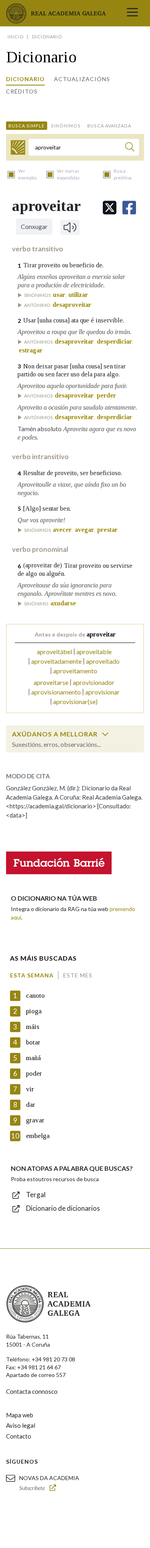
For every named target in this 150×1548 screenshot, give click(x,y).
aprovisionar (102, 692)
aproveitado (103, 661)
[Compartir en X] (109, 207)
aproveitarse (51, 682)
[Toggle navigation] (132, 13)
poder (34, 1073)
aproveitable (94, 651)
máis (32, 1027)
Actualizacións (82, 79)
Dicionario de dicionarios (63, 1208)
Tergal (36, 1194)
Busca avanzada (109, 125)
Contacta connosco (32, 1391)
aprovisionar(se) (75, 701)
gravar (35, 1120)
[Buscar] (129, 148)
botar (33, 1042)
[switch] (105, 734)
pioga (34, 1011)
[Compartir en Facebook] (129, 207)
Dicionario (25, 79)
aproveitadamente (56, 661)
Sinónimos (66, 125)
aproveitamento (75, 671)
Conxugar (34, 226)
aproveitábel (54, 651)
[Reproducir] (70, 227)
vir (30, 1089)
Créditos (22, 91)
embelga (38, 1136)
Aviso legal (20, 1425)
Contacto (18, 1436)
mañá (33, 1058)
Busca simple (26, 125)
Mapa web (19, 1415)
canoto (35, 995)
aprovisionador (93, 682)
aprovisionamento (56, 692)
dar (30, 1104)
